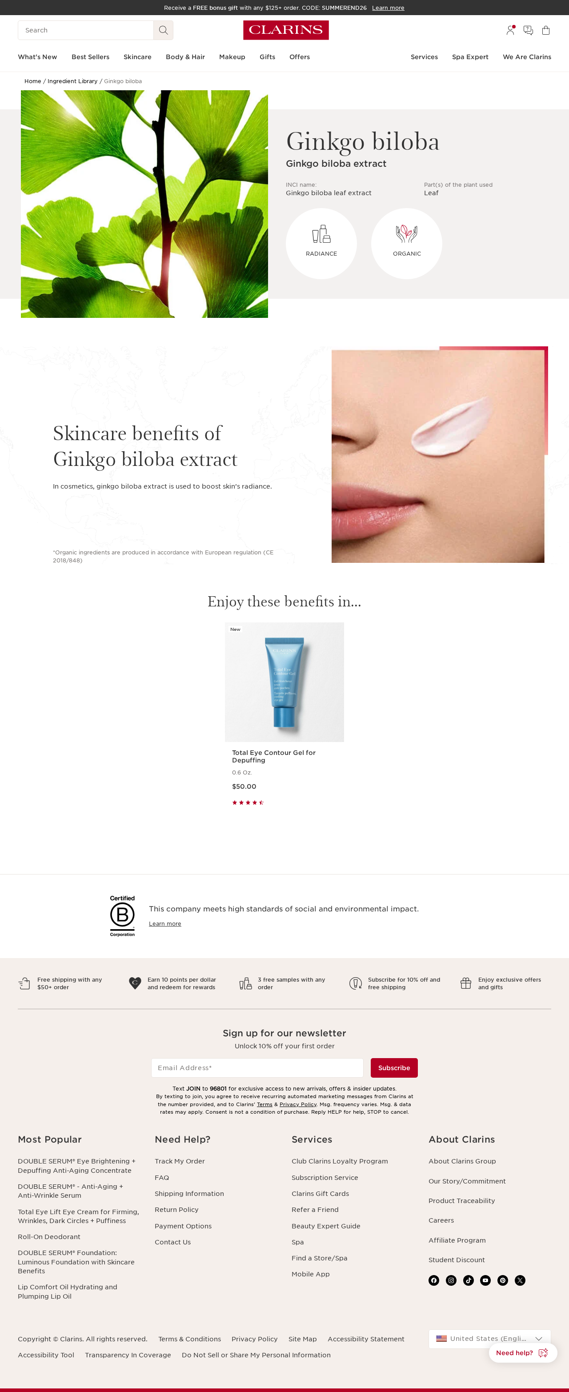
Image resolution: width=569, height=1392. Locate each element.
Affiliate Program (457, 1240)
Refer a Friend (315, 1209)
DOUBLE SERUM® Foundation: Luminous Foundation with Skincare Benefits (76, 1262)
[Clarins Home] (286, 30)
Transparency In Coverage (128, 1355)
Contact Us (173, 1242)
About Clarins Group (462, 1161)
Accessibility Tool (46, 1355)
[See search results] (163, 30)
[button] (79, 1139)
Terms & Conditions (189, 1339)
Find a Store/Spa (320, 1258)
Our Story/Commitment (467, 1181)
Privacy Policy (298, 1104)
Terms (264, 1104)
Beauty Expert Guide (326, 1226)
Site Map (303, 1339)
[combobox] (490, 1339)
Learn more (165, 923)
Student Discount (457, 1260)
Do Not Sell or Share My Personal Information (256, 1355)
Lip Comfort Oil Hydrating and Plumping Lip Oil (67, 1292)
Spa (298, 1242)
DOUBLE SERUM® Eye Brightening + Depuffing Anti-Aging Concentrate (77, 1166)
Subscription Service (325, 1177)
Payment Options (183, 1226)
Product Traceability (462, 1200)
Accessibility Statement (366, 1339)
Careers (441, 1220)
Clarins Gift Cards (320, 1193)
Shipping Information (189, 1193)
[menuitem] (510, 30)
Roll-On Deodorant (49, 1236)
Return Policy (177, 1209)
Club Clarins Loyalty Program (340, 1161)
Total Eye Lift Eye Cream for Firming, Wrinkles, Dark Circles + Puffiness (78, 1216)
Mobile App (311, 1274)
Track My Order (180, 1161)
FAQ (162, 1177)
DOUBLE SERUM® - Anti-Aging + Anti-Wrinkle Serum (70, 1191)
